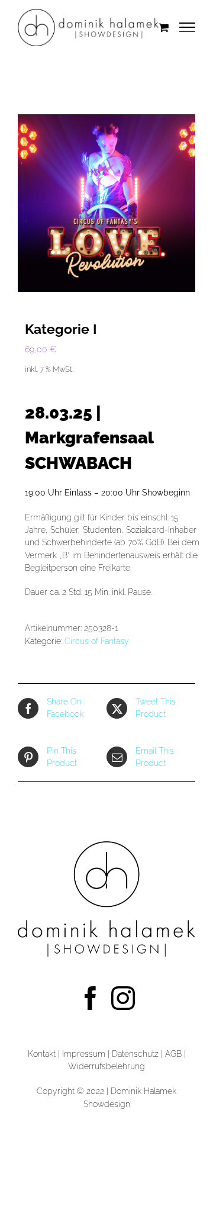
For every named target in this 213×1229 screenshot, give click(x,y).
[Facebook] (90, 998)
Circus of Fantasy (96, 641)
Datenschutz (136, 1054)
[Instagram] (123, 998)
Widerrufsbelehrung (106, 1066)
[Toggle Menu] (187, 27)
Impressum (83, 1054)
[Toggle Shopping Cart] (164, 27)
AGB (173, 1054)
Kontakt (42, 1054)
